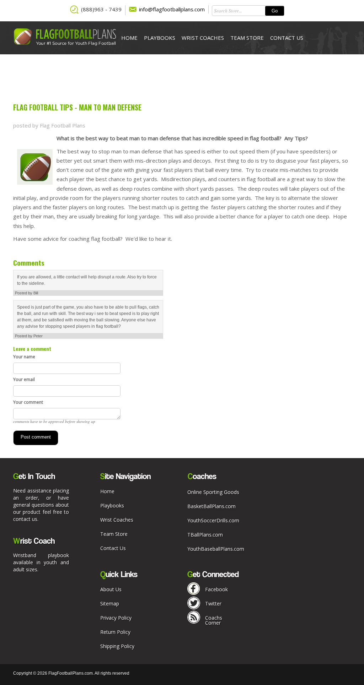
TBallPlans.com (205, 534)
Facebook (216, 589)
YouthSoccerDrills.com (213, 520)
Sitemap (109, 603)
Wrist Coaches (203, 37)
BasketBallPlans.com (211, 506)
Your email (24, 379)
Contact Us (286, 37)
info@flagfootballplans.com (172, 9)
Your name (24, 357)
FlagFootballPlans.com (70, 673)
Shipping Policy (117, 646)
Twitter (213, 603)
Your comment (28, 402)
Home (129, 37)
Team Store (247, 37)
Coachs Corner (213, 620)
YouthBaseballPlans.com (215, 548)
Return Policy (115, 632)
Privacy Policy (116, 617)
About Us (111, 589)
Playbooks (159, 37)
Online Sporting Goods (213, 492)
